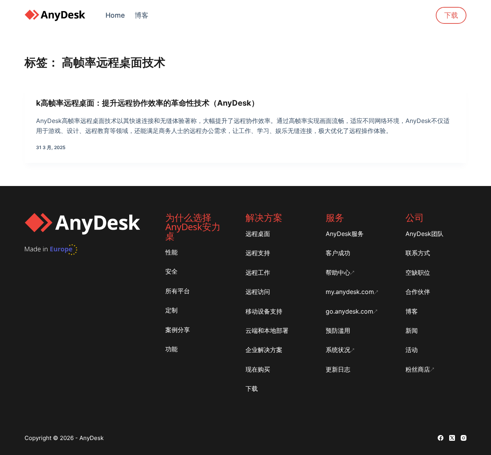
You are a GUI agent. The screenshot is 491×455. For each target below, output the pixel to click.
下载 (451, 15)
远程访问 (258, 292)
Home (115, 15)
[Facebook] (440, 438)
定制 (171, 310)
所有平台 (177, 291)
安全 (171, 271)
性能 (171, 252)
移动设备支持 (264, 311)
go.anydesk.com (349, 311)
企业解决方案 (264, 350)
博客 (141, 15)
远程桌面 (258, 233)
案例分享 (177, 330)
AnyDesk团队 (424, 233)
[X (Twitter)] (452, 438)
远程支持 (258, 253)
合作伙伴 (417, 292)
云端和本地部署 (267, 330)
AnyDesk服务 (345, 233)
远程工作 (258, 272)
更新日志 (338, 369)
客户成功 (338, 253)
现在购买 (258, 369)
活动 (411, 350)
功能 (171, 349)
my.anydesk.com (350, 292)
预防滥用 (338, 330)
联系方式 (417, 253)
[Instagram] (463, 438)
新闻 (411, 330)
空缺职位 (417, 272)
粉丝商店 (417, 369)
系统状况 (338, 350)
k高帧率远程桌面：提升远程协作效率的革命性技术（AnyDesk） (147, 103)
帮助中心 (338, 272)
